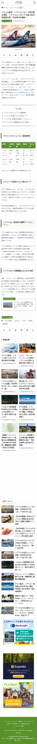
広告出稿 (14, 723)
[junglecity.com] (18, 2)
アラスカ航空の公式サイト (23, 92)
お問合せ (9, 723)
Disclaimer (18, 733)
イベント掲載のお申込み (24, 723)
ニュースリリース (7, 79)
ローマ (24, 320)
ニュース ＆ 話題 (7, 21)
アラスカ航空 (8, 320)
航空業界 (5, 324)
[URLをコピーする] (33, 55)
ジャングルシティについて (10, 721)
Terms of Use (13, 730)
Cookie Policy (29, 730)
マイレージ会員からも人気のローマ (15, 116)
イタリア (16, 320)
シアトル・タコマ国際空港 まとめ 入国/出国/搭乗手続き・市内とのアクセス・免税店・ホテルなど (23, 305)
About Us (7, 730)
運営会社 (20, 721)
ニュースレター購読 (18, 726)
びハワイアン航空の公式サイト (11, 95)
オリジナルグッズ (28, 721)
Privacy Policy (21, 730)
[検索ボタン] (34, 2)
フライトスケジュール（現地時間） (15, 112)
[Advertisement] (18, 478)
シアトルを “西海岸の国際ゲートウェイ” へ (18, 119)
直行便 (30, 320)
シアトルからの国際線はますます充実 (16, 122)
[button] (3, 55)
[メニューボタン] (2, 2)
